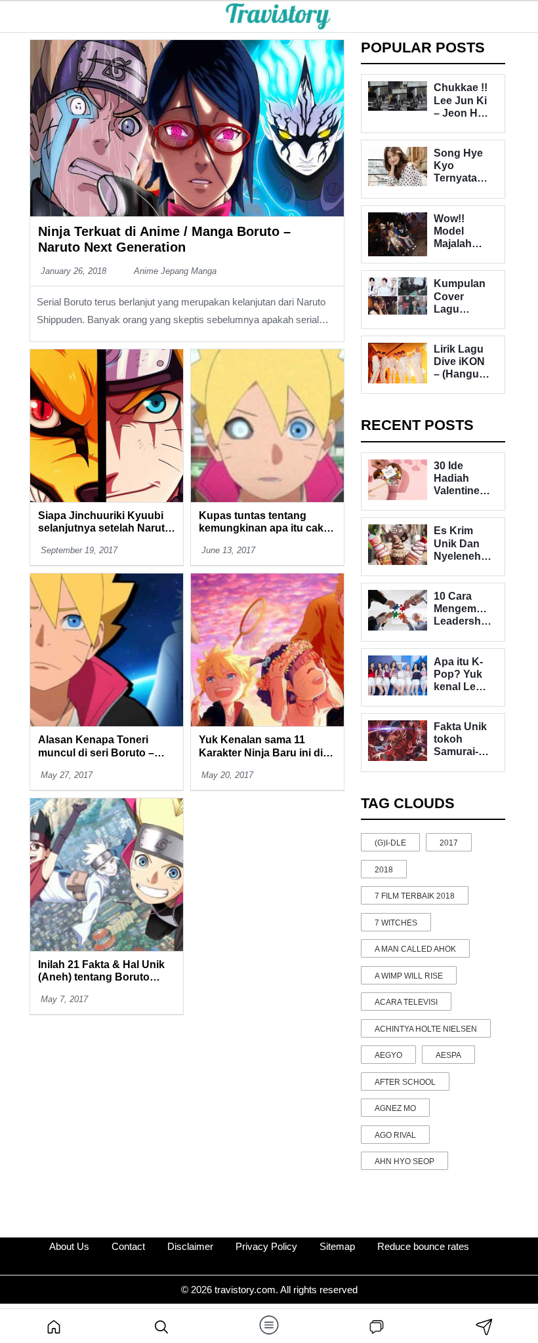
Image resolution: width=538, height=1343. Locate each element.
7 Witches (396, 922)
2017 (449, 842)
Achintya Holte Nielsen (426, 1029)
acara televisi (406, 1002)
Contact (128, 1246)
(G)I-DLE (390, 842)
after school (405, 1082)
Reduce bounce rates (423, 1246)
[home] (54, 1326)
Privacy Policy (266, 1246)
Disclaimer (190, 1246)
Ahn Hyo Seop (404, 1161)
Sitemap (337, 1246)
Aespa (448, 1055)
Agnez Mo (395, 1108)
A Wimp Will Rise (409, 976)
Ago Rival (395, 1135)
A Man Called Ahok (415, 949)
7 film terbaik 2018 (415, 896)
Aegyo (388, 1055)
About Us (69, 1246)
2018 (384, 869)
